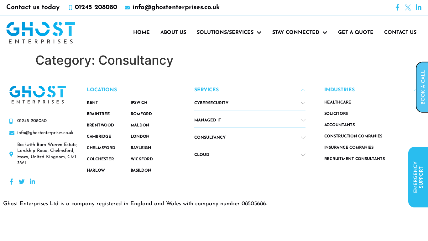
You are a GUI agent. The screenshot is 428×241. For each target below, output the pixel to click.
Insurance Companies (348, 148)
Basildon (141, 171)
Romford (141, 114)
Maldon (140, 125)
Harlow (96, 171)
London (140, 137)
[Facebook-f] (397, 7)
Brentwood (100, 125)
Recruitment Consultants (354, 159)
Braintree (98, 114)
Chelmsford (101, 148)
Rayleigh (141, 148)
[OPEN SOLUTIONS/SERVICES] (259, 32)
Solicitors (336, 114)
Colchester (100, 159)
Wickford (142, 159)
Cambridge (99, 137)
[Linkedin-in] (418, 7)
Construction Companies (353, 136)
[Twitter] (22, 182)
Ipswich (139, 103)
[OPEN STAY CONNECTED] (324, 32)
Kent (92, 103)
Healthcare (338, 102)
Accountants (339, 125)
